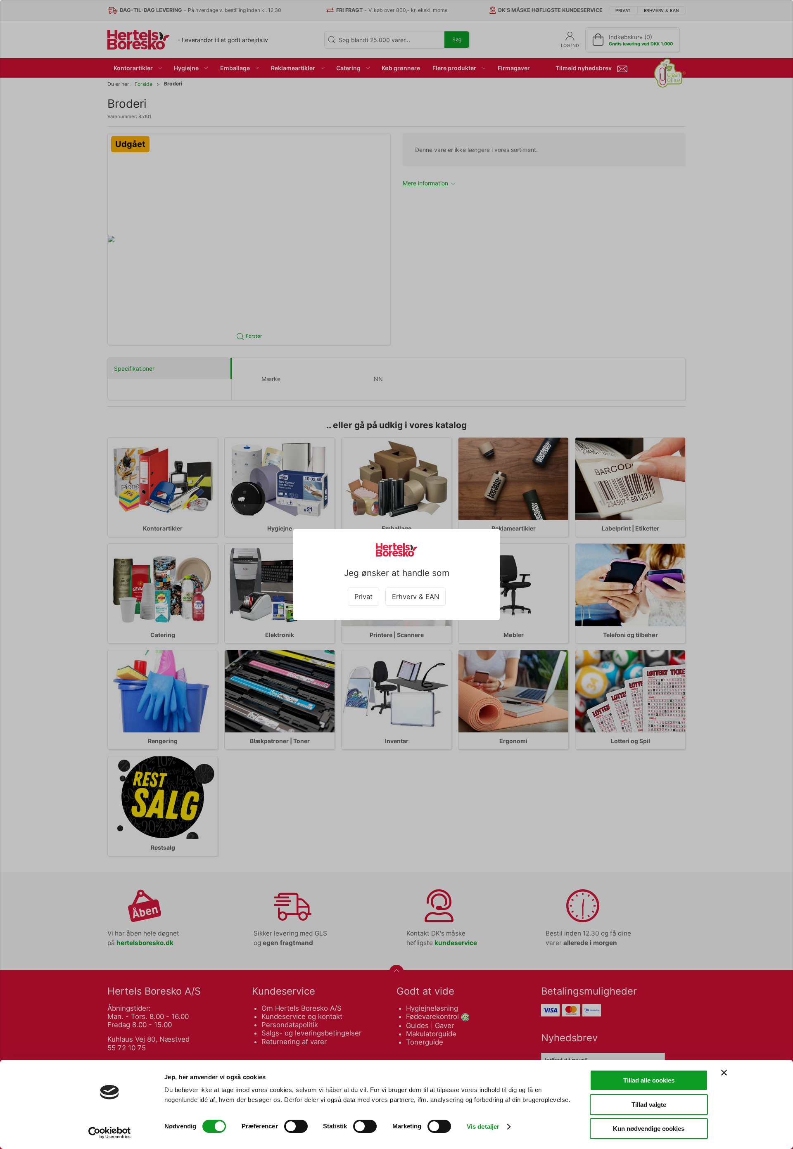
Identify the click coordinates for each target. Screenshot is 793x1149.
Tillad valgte (649, 1104)
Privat (363, 596)
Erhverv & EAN (415, 596)
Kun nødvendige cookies (648, 1128)
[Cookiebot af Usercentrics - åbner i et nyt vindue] (110, 1133)
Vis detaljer (483, 1126)
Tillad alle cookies (648, 1080)
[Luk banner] (724, 1073)
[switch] (296, 1126)
